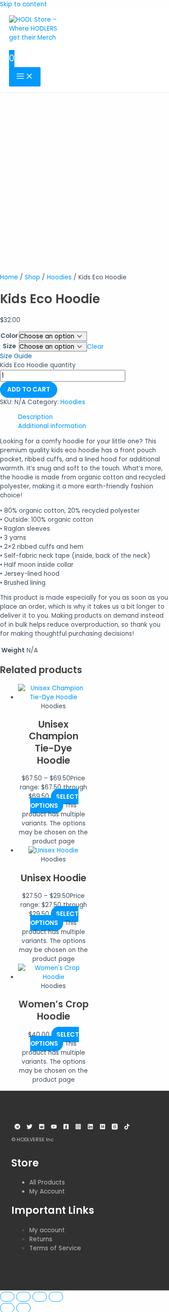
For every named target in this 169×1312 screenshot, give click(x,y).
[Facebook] (66, 1127)
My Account (47, 1191)
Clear (95, 346)
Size (9, 346)
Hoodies (59, 277)
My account (47, 1230)
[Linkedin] (90, 1127)
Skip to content (23, 4)
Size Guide (16, 356)
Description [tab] (35, 417)
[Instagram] (78, 1127)
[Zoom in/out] (7, 1297)
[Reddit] (42, 1127)
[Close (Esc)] (56, 1297)
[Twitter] (29, 1127)
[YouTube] (54, 1127)
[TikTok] (127, 1127)
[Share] (39, 1297)
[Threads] (115, 1127)
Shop (32, 277)
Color (9, 336)
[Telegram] (17, 1127)
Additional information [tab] (52, 426)
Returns (40, 1239)
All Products (47, 1182)
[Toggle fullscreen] (23, 1297)
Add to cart (28, 389)
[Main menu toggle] (25, 77)
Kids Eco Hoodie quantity (38, 365)
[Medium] (102, 1127)
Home (9, 277)
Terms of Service (55, 1248)
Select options (54, 801)
